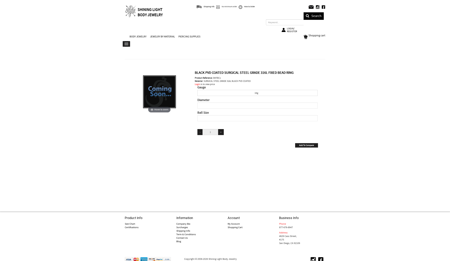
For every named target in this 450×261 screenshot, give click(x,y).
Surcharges (182, 227)
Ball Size (203, 112)
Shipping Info (183, 230)
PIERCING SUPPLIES (189, 36)
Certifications (132, 227)
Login (197, 84)
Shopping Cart (235, 227)
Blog (178, 241)
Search (315, 16)
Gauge (201, 87)
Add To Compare (306, 145)
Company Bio (183, 223)
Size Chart (130, 223)
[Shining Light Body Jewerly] (131, 11)
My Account (234, 223)
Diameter (203, 100)
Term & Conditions (186, 234)
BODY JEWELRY (138, 36)
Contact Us (182, 237)
